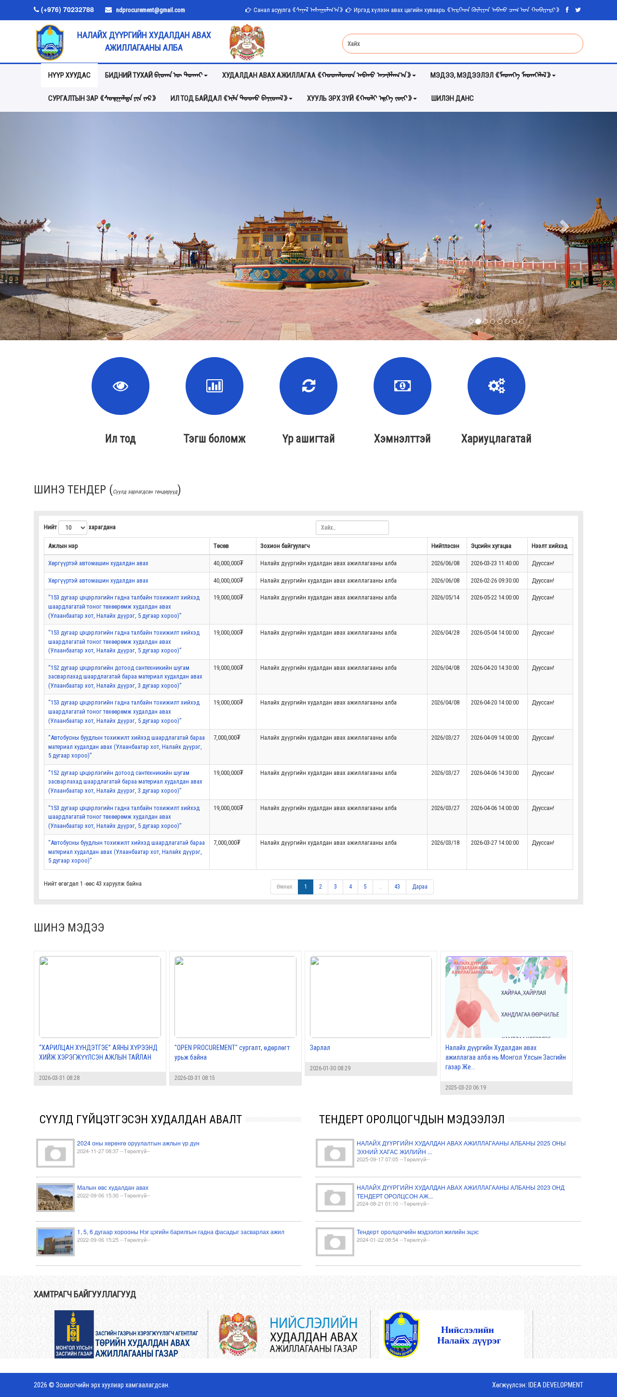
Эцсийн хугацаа (491, 545)
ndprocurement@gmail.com (150, 9)
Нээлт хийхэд (549, 545)
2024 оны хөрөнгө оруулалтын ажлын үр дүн (138, 1143)
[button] (46, 226)
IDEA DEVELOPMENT (555, 1385)
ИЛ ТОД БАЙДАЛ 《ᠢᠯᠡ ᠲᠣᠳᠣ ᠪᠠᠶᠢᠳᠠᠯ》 (229, 98)
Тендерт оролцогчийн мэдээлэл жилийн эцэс (418, 1231)
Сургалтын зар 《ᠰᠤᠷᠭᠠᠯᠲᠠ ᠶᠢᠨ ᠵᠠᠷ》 (102, 98)
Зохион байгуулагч (285, 545)
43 (397, 886)
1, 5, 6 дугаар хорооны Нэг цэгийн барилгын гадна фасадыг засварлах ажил (180, 1231)
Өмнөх (284, 886)
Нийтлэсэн (445, 545)
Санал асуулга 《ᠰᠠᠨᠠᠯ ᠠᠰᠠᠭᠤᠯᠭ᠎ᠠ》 (298, 9)
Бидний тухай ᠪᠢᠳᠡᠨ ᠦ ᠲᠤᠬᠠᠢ (154, 75)
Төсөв (221, 545)
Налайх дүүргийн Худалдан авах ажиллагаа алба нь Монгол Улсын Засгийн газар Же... (505, 1057)
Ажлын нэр (63, 545)
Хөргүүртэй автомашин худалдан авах (98, 563)
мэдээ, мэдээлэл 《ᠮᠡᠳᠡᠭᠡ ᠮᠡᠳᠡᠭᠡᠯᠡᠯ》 (490, 75)
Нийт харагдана (80, 527)
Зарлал (320, 1047)
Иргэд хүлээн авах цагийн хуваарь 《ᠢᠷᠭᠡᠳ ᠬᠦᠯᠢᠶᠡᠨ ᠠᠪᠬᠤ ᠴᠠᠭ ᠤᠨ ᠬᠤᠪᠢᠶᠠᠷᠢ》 (457, 9)
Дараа (420, 886)
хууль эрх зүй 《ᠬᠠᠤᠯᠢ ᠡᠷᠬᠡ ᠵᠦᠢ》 (359, 98)
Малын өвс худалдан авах (112, 1187)
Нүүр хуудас (69, 75)
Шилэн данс (452, 98)
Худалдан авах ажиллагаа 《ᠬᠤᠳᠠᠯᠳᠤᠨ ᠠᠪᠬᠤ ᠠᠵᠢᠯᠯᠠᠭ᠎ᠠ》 (316, 75)
